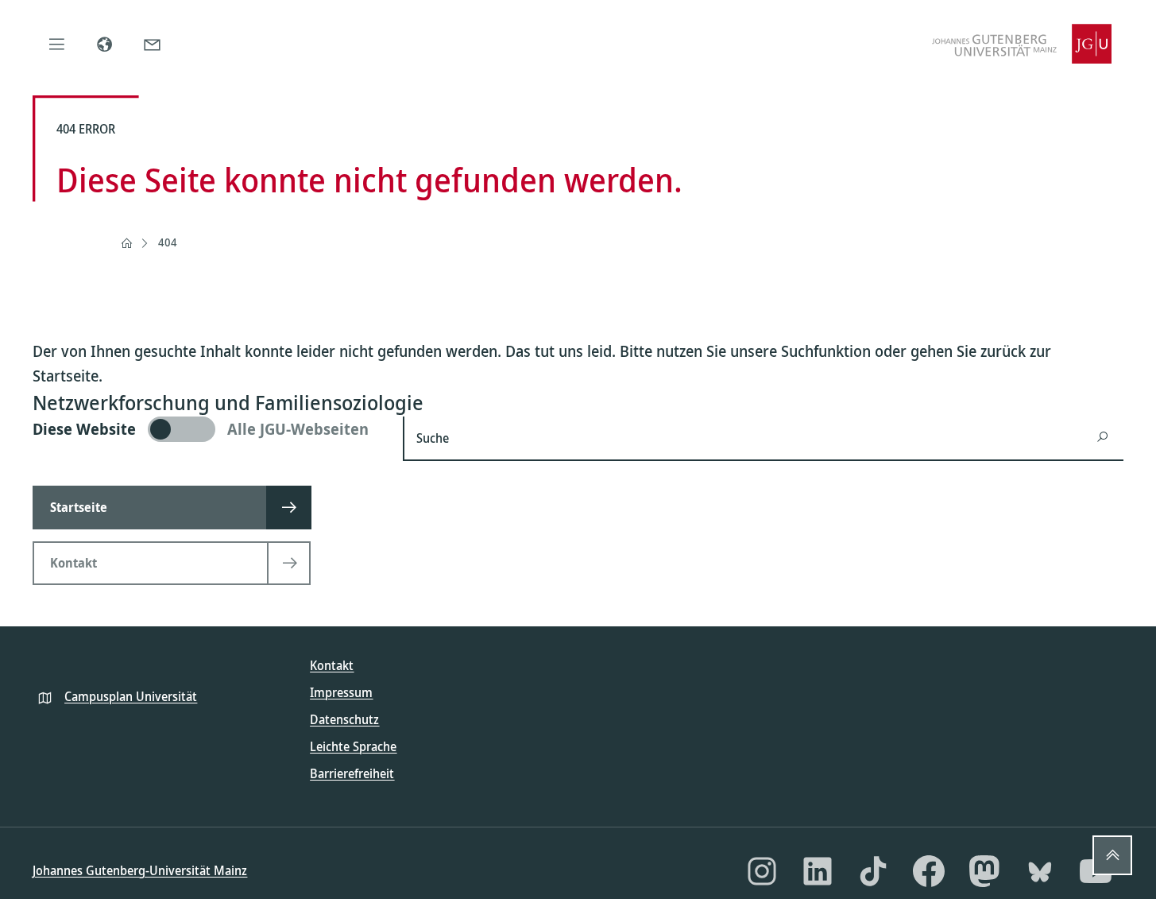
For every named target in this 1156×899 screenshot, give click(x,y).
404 (167, 242)
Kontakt (332, 665)
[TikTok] (873, 871)
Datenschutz (344, 719)
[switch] (208, 429)
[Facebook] (929, 871)
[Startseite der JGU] (1022, 44)
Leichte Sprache (353, 746)
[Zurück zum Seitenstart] (1112, 855)
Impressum (341, 692)
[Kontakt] (152, 43)
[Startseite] (126, 243)
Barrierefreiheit (352, 773)
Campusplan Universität (130, 696)
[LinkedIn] (817, 871)
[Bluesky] (1040, 871)
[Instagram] (762, 871)
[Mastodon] (984, 871)
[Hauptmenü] (56, 43)
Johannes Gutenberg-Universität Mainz (140, 870)
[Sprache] (104, 43)
